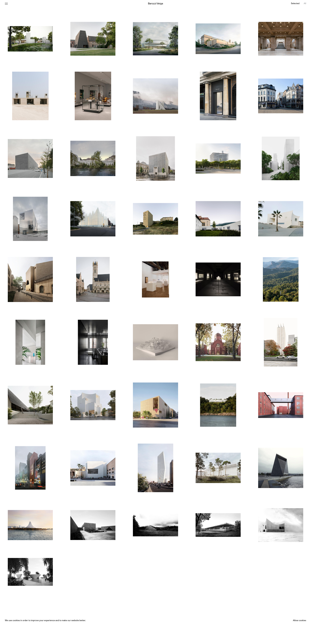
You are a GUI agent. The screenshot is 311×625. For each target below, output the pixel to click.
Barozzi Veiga (155, 3)
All (305, 3)
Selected (295, 3)
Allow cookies (299, 620)
